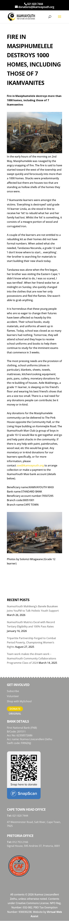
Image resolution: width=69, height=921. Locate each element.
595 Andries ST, (33, 846)
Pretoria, (48, 846)
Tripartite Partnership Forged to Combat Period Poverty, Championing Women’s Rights (31, 642)
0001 (57, 846)
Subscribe (13, 691)
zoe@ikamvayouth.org (30, 465)
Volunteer (13, 696)
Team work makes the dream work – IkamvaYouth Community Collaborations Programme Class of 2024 (31, 658)
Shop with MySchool (19, 701)
